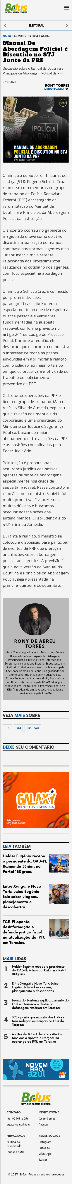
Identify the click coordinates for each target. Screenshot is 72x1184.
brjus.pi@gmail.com (18, 1124)
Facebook (45, 1147)
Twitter (43, 1159)
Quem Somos (47, 1118)
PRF (7, 728)
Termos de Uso (15, 1152)
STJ (18, 728)
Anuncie (44, 1124)
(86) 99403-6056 (17, 1118)
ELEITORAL (36, 25)
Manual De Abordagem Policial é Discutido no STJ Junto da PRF (35, 52)
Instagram (45, 1142)
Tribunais (32, 728)
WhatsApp (45, 1153)
